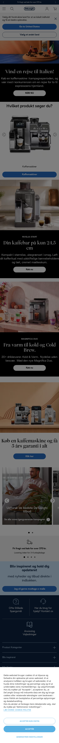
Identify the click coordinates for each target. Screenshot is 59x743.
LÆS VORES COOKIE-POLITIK (17, 710)
